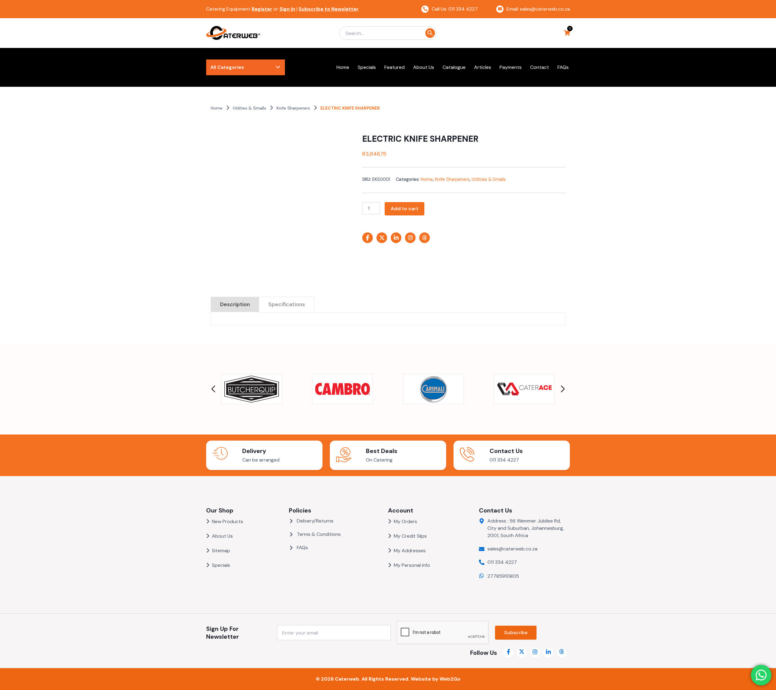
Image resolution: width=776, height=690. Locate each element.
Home (216, 108)
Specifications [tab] (286, 304)
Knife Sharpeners (293, 108)
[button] (213, 389)
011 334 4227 (504, 460)
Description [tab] (235, 304)
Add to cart (404, 208)
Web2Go (450, 679)
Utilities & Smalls (249, 108)
